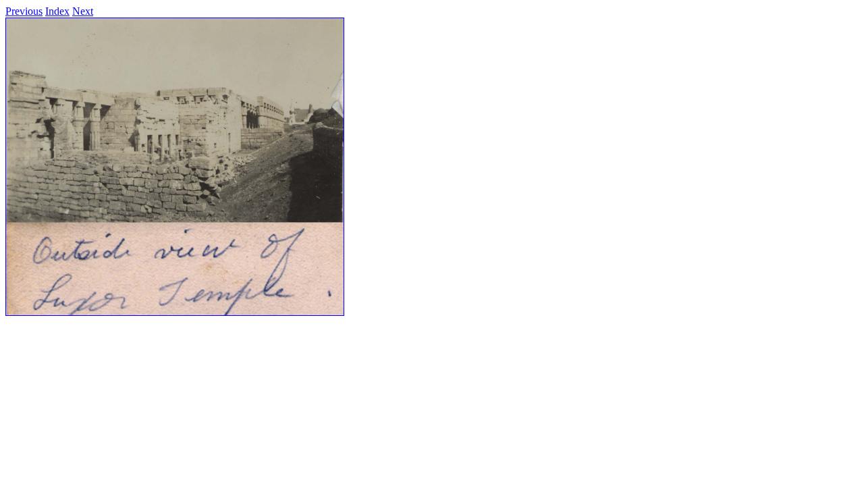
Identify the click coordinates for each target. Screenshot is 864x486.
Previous (24, 11)
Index (57, 11)
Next (82, 11)
